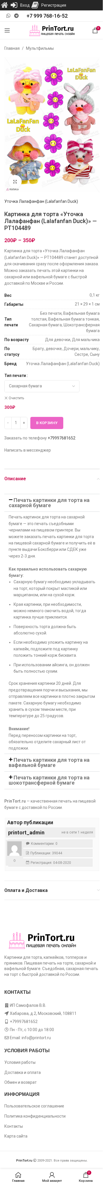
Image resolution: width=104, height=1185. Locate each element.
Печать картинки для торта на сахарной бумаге (49, 502)
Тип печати (15, 375)
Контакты (13, 1126)
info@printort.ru (36, 1037)
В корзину (46, 423)
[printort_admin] (14, 848)
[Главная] (4, 5)
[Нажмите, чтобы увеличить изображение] (15, 181)
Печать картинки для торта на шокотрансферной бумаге (49, 780)
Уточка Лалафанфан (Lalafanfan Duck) (41, 201)
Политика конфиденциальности (35, 1116)
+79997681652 (61, 438)
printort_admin (26, 832)
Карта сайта (15, 1136)
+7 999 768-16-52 (47, 16)
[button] (52, 502)
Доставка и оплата (22, 1072)
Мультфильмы (40, 48)
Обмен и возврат (20, 1082)
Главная (12, 48)
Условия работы (20, 1062)
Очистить (16, 398)
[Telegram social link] (16, 15)
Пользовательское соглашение (34, 1106)
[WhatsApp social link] (8, 15)
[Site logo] (52, 30)
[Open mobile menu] (7, 30)
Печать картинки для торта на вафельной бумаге (49, 762)
